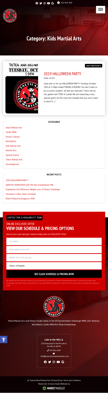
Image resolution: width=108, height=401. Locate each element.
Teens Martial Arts (14, 159)
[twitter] (41, 3)
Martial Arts (11, 150)
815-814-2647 (66, 3)
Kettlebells (11, 141)
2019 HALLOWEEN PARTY (62, 73)
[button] (3, 339)
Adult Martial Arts (93, 66)
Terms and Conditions (72, 380)
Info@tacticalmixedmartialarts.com (55, 356)
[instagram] (44, 3)
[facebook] (37, 3)
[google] (52, 3)
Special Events (12, 155)
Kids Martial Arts (13, 146)
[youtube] (48, 3)
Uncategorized (12, 164)
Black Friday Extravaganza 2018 (20, 198)
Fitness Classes (13, 136)
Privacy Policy (56, 380)
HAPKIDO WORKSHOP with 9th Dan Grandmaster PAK (30, 185)
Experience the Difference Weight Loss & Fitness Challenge (33, 189)
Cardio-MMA (11, 132)
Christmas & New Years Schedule (21, 194)
